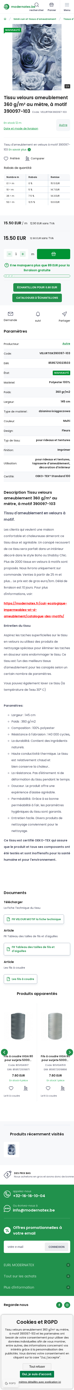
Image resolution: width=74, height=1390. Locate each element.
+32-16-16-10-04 (29, 1195)
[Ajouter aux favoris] (11, 1088)
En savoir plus (17, 149)
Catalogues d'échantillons (37, 298)
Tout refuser (37, 1366)
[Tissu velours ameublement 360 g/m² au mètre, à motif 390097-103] (11, 1149)
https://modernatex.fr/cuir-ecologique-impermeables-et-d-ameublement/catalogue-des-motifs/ (35, 609)
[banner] (16, 6)
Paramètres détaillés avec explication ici (37, 1381)
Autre (63, 125)
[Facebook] (59, 1305)
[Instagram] (67, 1305)
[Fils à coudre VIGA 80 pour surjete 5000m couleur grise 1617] (18, 1026)
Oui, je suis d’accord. (37, 1374)
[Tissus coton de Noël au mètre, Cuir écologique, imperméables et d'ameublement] (5, 19)
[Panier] (52, 7)
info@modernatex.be (34, 1210)
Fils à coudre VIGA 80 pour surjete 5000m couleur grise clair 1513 (55, 1058)
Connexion (57, 1246)
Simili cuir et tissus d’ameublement (34, 19)
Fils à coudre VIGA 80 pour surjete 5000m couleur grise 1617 (18, 1058)
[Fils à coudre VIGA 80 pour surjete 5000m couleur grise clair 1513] (55, 1026)
